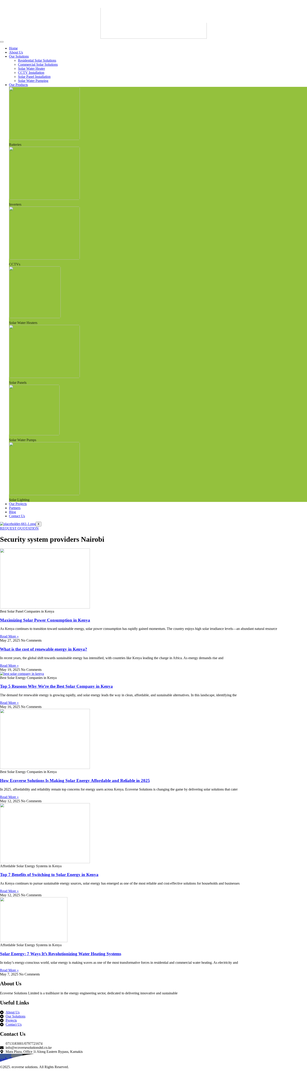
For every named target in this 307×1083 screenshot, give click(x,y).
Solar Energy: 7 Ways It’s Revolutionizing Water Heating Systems (60, 953)
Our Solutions (19, 56)
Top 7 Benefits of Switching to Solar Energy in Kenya (49, 874)
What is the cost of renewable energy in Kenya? (43, 649)
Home (13, 48)
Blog (12, 512)
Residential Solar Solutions (37, 60)
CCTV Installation (31, 72)
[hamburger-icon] (2, 42)
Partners (14, 508)
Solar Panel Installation (34, 77)
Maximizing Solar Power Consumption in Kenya (45, 620)
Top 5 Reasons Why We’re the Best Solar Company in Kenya (56, 686)
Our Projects (18, 504)
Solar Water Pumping (33, 81)
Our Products (18, 85)
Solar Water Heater (31, 68)
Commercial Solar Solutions (38, 64)
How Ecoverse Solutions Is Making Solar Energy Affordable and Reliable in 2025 (75, 780)
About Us (16, 52)
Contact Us (17, 516)
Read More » (9, 636)
